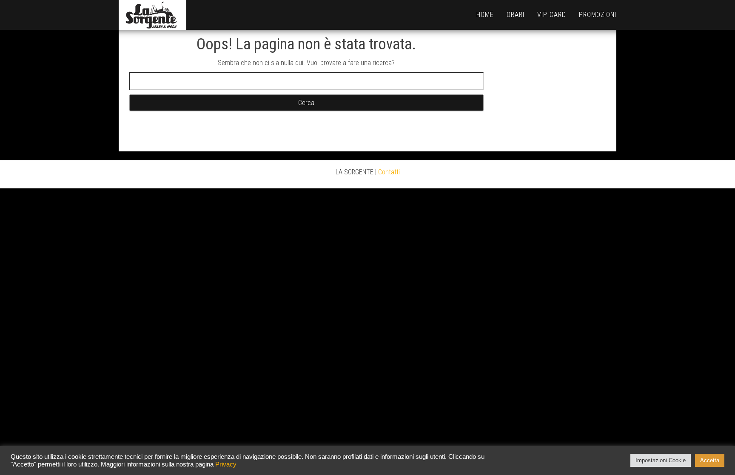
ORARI (515, 15)
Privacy (225, 464)
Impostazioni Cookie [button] (660, 460)
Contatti (389, 172)
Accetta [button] (709, 460)
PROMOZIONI (597, 15)
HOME (485, 15)
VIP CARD (551, 15)
